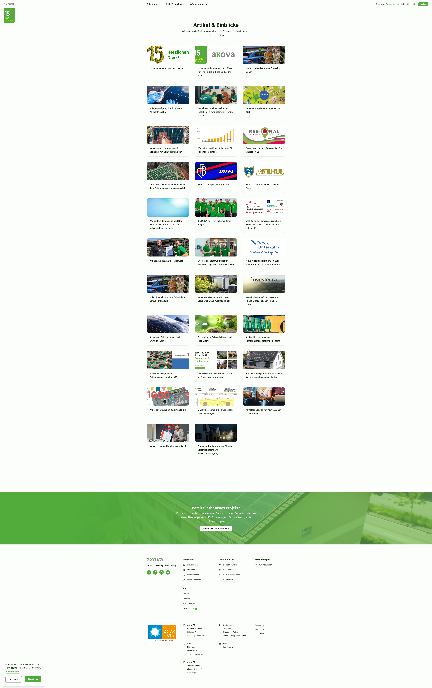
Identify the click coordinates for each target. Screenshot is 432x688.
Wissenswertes (189, 604)
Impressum (259, 629)
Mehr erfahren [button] (12, 672)
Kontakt (186, 594)
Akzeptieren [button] (33, 679)
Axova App (259, 625)
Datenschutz (260, 633)
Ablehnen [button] (13, 679)
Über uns (186, 599)
